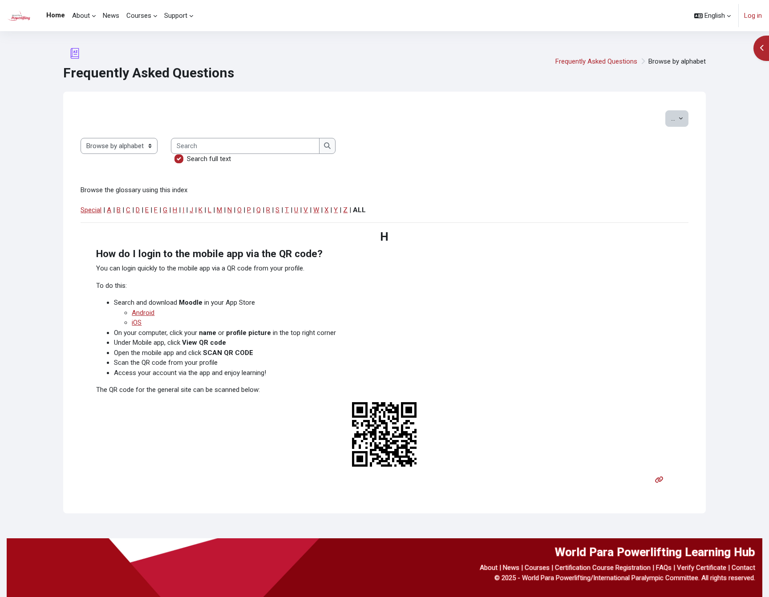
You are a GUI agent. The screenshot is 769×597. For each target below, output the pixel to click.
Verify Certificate (701, 568)
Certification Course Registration (603, 568)
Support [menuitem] (175, 16)
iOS (137, 323)
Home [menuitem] (55, 15)
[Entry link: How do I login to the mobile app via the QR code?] (661, 480)
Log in (753, 16)
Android (143, 313)
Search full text (209, 159)
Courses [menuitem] (138, 16)
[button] (712, 15)
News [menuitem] (111, 16)
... (679, 118)
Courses (537, 568)
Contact (743, 568)
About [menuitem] (81, 16)
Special (91, 210)
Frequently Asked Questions (596, 61)
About (489, 568)
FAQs (664, 568)
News (511, 568)
